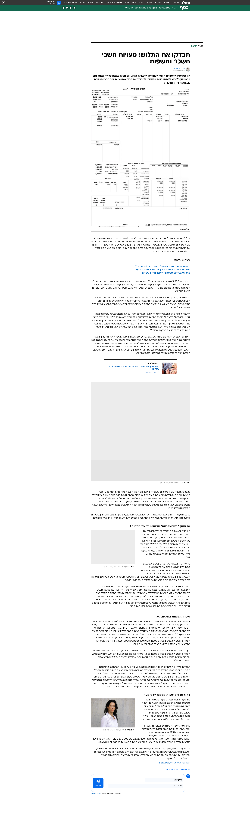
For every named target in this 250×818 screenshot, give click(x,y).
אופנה (90, 3)
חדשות (176, 3)
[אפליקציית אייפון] (70, 7)
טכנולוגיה (100, 3)
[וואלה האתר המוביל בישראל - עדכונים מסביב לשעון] (185, 2)
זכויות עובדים (164, 763)
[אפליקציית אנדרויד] (74, 7)
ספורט (167, 3)
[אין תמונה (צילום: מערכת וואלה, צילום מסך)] (140, 433)
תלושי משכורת (175, 763)
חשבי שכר (186, 763)
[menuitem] (174, 2)
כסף (134, 3)
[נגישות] (3, 2)
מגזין (155, 8)
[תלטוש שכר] (140, 159)
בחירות (158, 3)
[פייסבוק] (63, 7)
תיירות (110, 3)
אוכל (127, 3)
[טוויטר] (67, 7)
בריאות (119, 3)
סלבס (141, 3)
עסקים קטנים (146, 8)
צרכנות (167, 8)
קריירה (137, 8)
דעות (161, 8)
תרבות (149, 3)
